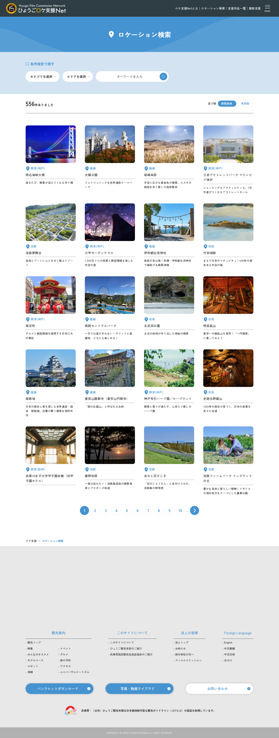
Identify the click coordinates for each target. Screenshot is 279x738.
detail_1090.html (169, 159)
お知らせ (180, 648)
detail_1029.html (110, 235)
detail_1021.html (51, 308)
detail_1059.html (228, 383)
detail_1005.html (228, 159)
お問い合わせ (217, 688)
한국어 (228, 660)
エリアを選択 (76, 76)
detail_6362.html (51, 460)
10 (180, 510)
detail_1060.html (169, 308)
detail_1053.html (110, 308)
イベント (65, 648)
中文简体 (229, 654)
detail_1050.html (110, 383)
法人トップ (181, 642)
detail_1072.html (110, 460)
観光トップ (34, 642)
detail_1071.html (51, 235)
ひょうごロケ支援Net (36, 8)
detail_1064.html (228, 308)
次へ (194, 510)
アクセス (65, 666)
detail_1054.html (51, 383)
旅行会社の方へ (184, 654)
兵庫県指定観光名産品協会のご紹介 (131, 654)
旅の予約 (65, 660)
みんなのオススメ (38, 654)
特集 (30, 648)
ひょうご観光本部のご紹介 (126, 648)
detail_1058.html (228, 235)
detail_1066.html (169, 460)
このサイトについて (122, 642)
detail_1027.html (51, 159)
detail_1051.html (110, 159)
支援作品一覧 (237, 8)
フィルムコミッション (188, 660)
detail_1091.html (169, 235)
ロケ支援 (31, 541)
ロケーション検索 (213, 8)
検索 (163, 76)
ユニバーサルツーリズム (74, 672)
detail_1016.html (169, 383)
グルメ (64, 654)
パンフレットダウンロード (57, 688)
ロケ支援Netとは (186, 8)
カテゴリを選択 (41, 76)
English (228, 642)
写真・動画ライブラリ (138, 688)
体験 (30, 672)
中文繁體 (229, 648)
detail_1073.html (228, 460)
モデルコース (35, 660)
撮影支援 (255, 8)
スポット (33, 666)
